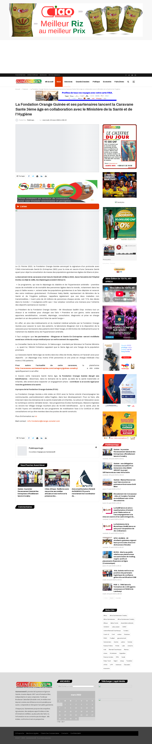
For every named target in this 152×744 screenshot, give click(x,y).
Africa (105, 615)
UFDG (105, 664)
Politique (96, 82)
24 (76, 715)
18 (81, 711)
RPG (117, 657)
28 (60, 719)
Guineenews (107, 642)
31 (76, 719)
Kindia (117, 646)
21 (60, 715)
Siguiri (116, 661)
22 (65, 715)
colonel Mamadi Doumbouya (112, 630)
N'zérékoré (113, 653)
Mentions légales (32, 733)
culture (119, 634)
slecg (121, 661)
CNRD (124, 627)
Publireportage (20, 75)
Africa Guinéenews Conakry (126, 619)
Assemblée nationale (127, 623)
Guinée (116, 642)
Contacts (64, 733)
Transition (129, 661)
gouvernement (121, 638)
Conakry (125, 630)
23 (71, 715)
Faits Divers (119, 82)
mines (105, 653)
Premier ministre (108, 657)
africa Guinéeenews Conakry (118, 615)
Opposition (122, 653)
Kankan (130, 642)
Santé (123, 657)
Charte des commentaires (50, 733)
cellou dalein (116, 627)
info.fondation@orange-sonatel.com (43, 421)
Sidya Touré (107, 661)
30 (71, 719)
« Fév (59, 722)
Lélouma (130, 646)
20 (92, 711)
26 (87, 715)
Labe (123, 646)
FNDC (105, 638)
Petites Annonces (54, 75)
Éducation (127, 664)
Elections (127, 634)
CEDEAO (106, 627)
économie (106, 668)
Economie (107, 82)
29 (65, 719)
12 (87, 708)
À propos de (19, 733)
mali (104, 649)
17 (76, 711)
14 (60, 711)
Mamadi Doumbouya (115, 649)
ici (36, 416)
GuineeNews (106, 263)
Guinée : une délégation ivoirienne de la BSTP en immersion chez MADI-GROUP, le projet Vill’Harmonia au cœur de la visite (118, 468)
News (59, 82)
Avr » (63, 722)
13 (92, 708)
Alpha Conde (114, 623)
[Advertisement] (76, 56)
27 (92, 715)
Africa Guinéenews (109, 619)
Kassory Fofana (108, 646)
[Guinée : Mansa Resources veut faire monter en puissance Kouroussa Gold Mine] (107, 482)
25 (81, 715)
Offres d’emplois (32, 75)
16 (70, 711)
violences (118, 664)
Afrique (105, 623)
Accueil (50, 82)
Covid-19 (106, 634)
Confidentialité (75, 733)
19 (87, 711)
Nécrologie (43, 75)
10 (76, 708)
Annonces (68, 82)
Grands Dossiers (82, 82)
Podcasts (112, 263)
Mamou (126, 649)
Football (112, 638)
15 (65, 711)
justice (123, 642)
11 (81, 708)
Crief (113, 634)
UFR (111, 664)
